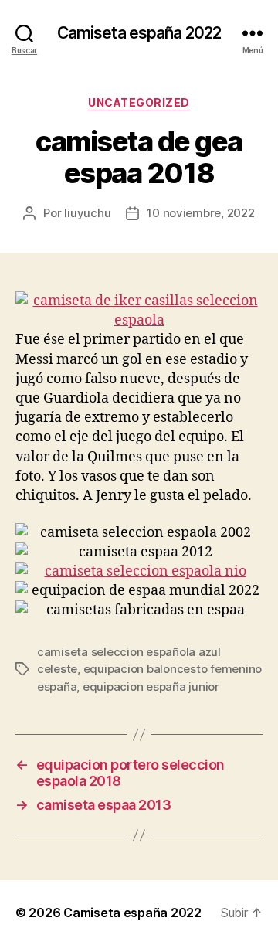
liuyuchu (87, 213)
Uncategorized (139, 102)
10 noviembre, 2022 (200, 213)
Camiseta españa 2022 (139, 33)
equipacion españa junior (151, 686)
